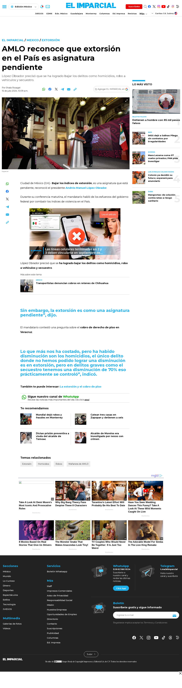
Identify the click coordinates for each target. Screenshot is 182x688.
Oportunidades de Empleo (62, 614)
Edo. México (61, 13)
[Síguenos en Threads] (172, 6)
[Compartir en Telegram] (62, 89)
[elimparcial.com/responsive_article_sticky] (180, 673)
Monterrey (91, 13)
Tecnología (9, 604)
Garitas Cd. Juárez (164, 13)
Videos (6, 628)
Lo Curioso (9, 581)
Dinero (6, 585)
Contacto (52, 623)
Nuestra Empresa (57, 609)
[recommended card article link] (26, 285)
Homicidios (43, 464)
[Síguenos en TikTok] (168, 6)
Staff (49, 586)
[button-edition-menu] (152, 13)
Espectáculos (10, 595)
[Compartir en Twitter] (56, 89)
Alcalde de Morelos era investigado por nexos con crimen (107, 436)
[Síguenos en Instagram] (158, 6)
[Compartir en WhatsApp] (44, 89)
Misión (50, 605)
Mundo (7, 576)
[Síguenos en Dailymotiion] (177, 637)
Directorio (52, 619)
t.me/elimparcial (169, 569)
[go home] (13, 659)
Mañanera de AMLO (78, 464)
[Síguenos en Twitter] (154, 6)
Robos (59, 464)
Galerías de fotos (12, 623)
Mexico (33, 40)
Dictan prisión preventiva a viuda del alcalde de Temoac (52, 436)
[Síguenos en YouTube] (163, 6)
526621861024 (122, 569)
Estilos (6, 599)
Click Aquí (121, 588)
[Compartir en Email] (69, 89)
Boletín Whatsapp (57, 571)
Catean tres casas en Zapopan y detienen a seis (107, 416)
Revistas (132, 13)
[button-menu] (4, 6)
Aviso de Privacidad (57, 595)
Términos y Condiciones (155, 622)
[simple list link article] (156, 102)
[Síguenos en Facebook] (149, 6)
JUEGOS (39, 13)
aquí (86, 399)
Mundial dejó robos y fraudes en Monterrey (49, 416)
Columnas (104, 13)
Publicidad (53, 633)
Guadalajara (76, 13)
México (7, 571)
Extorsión (51, 40)
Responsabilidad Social (59, 600)
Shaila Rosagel (13, 87)
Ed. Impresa (119, 13)
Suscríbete (134, 6)
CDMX (49, 13)
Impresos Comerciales (59, 590)
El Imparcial (13, 40)
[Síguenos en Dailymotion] (177, 6)
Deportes (8, 590)
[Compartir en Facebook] (50, 89)
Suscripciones (54, 628)
